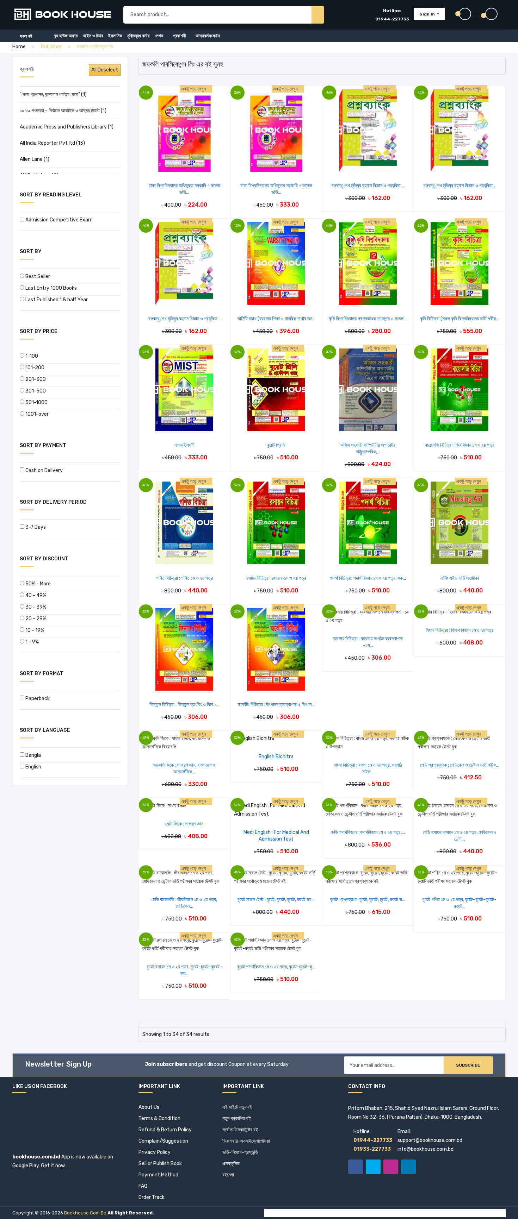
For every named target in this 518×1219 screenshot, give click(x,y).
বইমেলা (228, 1175)
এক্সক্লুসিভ (231, 1164)
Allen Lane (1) (34, 159)
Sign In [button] (427, 14)
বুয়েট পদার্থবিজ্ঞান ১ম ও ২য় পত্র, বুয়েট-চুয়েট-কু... (276, 967)
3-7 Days (35, 527)
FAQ (142, 1186)
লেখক (159, 35)
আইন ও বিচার (93, 35)
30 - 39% (35, 607)
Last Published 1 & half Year (56, 300)
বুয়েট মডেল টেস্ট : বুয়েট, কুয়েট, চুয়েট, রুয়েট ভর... (276, 900)
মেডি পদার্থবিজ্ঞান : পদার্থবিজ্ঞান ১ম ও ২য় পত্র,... (368, 832)
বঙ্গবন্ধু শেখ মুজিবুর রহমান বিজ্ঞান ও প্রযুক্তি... (368, 186)
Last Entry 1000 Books (50, 288)
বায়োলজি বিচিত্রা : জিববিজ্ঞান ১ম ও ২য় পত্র (459, 445)
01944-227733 (392, 19)
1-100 (31, 356)
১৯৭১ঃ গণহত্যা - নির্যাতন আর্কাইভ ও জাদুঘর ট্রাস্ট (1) (63, 111)
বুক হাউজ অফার (66, 35)
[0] (495, 14)
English (32, 767)
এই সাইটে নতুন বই (237, 1107)
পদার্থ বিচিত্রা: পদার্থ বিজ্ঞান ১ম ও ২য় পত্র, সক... (368, 578)
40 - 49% (35, 595)
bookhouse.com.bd (85, 1212)
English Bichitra (276, 757)
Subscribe (468, 1065)
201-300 (35, 379)
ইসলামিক (115, 35)
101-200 (34, 368)
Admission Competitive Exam (58, 220)
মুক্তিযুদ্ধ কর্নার (138, 35)
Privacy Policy (154, 1152)
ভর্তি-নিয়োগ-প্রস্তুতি (240, 1152)
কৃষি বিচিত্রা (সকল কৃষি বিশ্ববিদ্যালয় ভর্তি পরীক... (459, 319)
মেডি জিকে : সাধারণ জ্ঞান (184, 824)
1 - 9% (31, 642)
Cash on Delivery (43, 470)
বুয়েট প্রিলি (276, 445)
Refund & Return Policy (165, 1130)
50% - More (37, 584)
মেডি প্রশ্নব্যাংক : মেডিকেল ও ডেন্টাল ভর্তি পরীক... (459, 765)
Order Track (151, 1197)
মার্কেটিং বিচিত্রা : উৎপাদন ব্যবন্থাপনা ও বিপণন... (276, 705)
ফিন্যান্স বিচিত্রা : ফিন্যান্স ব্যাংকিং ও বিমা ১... (184, 705)
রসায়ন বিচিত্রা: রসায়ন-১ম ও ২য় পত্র (276, 578)
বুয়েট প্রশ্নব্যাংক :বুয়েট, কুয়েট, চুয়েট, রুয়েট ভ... (367, 900)
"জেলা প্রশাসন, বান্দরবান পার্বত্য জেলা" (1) (53, 95)
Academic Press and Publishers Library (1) (66, 127)
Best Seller (37, 276)
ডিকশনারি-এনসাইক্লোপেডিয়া (246, 1141)
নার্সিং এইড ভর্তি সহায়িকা (459, 578)
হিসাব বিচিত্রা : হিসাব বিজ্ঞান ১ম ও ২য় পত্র (460, 630)
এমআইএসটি (184, 445)
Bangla (32, 755)
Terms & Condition (159, 1118)
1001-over (36, 414)
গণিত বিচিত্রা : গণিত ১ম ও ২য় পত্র (184, 578)
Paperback (37, 699)
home (19, 47)
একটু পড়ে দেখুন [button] (194, 89)
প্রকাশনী (179, 35)
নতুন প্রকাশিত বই (236, 1118)
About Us (148, 1107)
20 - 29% (35, 619)
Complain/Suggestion (163, 1141)
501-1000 (36, 403)
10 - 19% (34, 630)
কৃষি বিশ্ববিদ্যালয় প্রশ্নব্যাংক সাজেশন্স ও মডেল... (368, 319)
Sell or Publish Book (160, 1164)
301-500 (35, 391)
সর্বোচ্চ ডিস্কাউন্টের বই (240, 1130)
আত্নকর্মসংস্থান (208, 35)
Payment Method (158, 1175)
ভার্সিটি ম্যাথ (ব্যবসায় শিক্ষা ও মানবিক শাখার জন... (276, 319)
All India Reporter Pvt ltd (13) (52, 143)
